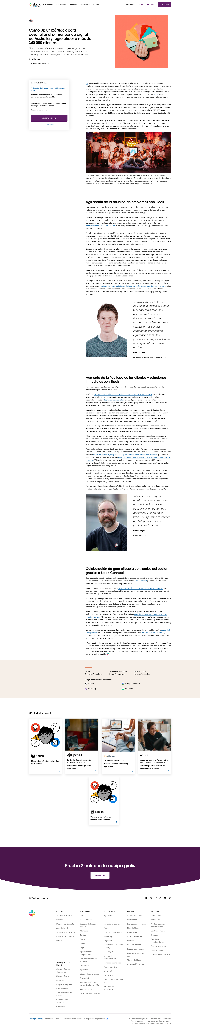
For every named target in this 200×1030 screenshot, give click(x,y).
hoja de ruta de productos (153, 632)
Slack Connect (141, 581)
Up (87, 83)
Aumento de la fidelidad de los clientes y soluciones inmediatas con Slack (47, 96)
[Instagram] (151, 898)
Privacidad (49, 1019)
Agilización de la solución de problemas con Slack (48, 89)
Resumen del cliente (39, 110)
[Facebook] (156, 898)
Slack (156, 94)
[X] (160, 898)
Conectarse (130, 5)
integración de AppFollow (114, 400)
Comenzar (164, 5)
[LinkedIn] (146, 898)
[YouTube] (165, 898)
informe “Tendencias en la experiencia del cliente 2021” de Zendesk (123, 394)
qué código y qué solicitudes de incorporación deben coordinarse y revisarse (133, 286)
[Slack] (35, 4)
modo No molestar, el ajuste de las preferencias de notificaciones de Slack (125, 454)
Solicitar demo (146, 5)
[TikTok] (170, 898)
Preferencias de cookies (73, 1019)
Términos (58, 1019)
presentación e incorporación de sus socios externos (140, 588)
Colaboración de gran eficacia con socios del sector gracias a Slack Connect (48, 104)
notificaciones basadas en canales (100, 226)
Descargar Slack (35, 1019)
